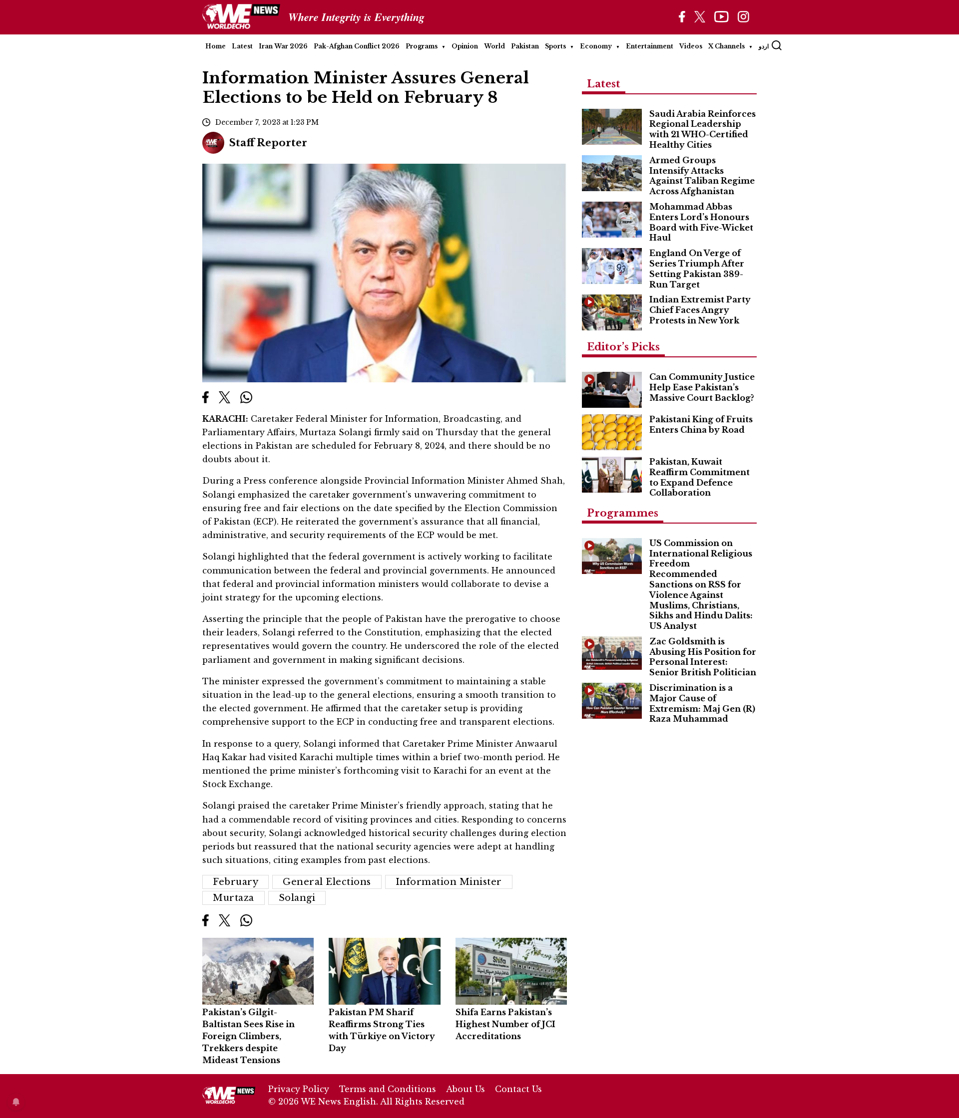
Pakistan (525, 46)
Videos (690, 46)
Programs (422, 46)
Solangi (297, 897)
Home (215, 46)
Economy (596, 46)
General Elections (327, 881)
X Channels (726, 46)
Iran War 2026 (283, 46)
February (235, 881)
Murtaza (233, 897)
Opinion (465, 46)
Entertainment (649, 46)
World (494, 46)
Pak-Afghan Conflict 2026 (357, 46)
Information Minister (449, 881)
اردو (764, 46)
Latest (242, 46)
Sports (555, 46)
